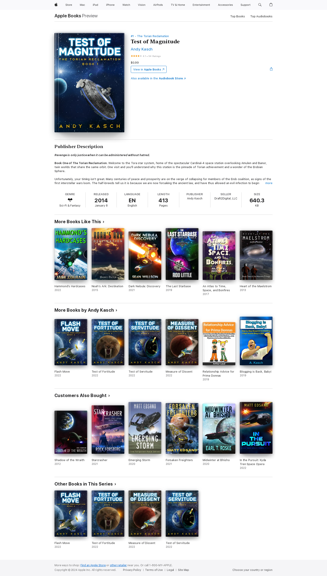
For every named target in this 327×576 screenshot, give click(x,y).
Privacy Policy (132, 570)
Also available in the (157, 78)
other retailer (118, 565)
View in (147, 69)
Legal (170, 570)
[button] (259, 5)
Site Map (183, 570)
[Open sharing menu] (271, 69)
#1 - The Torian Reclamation (150, 36)
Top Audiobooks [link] (261, 16)
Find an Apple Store (93, 565)
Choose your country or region (252, 570)
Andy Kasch (142, 49)
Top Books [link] (237, 16)
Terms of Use (154, 570)
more (268, 183)
